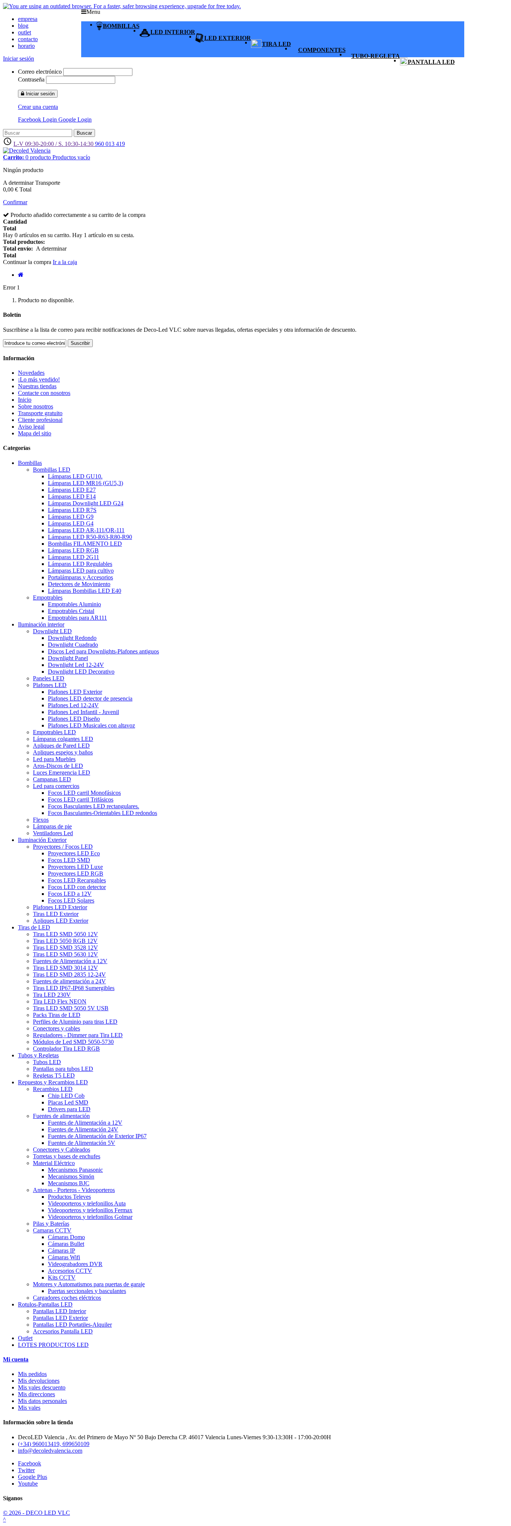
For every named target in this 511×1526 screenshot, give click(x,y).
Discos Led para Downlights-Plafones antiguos (103, 651)
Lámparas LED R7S (72, 510)
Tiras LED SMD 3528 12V (65, 947)
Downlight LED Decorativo (81, 671)
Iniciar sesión (18, 58)
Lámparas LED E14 (72, 496)
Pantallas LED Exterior (60, 1318)
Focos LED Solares (71, 900)
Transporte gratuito (40, 413)
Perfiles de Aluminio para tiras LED (75, 1021)
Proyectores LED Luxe (75, 867)
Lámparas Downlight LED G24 (85, 503)
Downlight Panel (68, 658)
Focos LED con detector (77, 887)
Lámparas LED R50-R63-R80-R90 (90, 537)
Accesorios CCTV (70, 1271)
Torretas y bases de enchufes (66, 1156)
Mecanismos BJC (68, 1183)
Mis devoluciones (38, 1381)
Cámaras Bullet (66, 1244)
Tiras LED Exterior (56, 914)
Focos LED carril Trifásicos (80, 799)
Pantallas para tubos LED (63, 1069)
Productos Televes (69, 1196)
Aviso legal (31, 426)
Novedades (31, 373)
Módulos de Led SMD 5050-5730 (73, 1042)
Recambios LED (53, 1089)
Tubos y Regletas (38, 1055)
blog (23, 25)
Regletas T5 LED (54, 1075)
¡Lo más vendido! (39, 379)
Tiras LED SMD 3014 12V (65, 968)
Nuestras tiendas (37, 386)
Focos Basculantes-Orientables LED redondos (102, 813)
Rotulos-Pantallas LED (45, 1304)
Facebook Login (38, 119)
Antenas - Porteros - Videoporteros (74, 1190)
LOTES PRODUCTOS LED (53, 1345)
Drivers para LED (69, 1109)
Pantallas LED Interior (59, 1311)
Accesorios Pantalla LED (63, 1331)
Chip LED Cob (66, 1096)
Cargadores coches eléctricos (67, 1297)
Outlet (25, 1338)
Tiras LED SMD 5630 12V (65, 954)
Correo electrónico (40, 71)
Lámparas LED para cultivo (81, 570)
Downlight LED (52, 631)
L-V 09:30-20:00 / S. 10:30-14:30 (54, 144)
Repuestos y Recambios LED (53, 1082)
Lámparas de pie (52, 826)
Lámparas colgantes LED (63, 739)
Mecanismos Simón (71, 1176)
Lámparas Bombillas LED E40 (84, 591)
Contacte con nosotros (44, 393)
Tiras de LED (34, 927)
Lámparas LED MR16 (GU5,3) (85, 483)
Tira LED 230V (52, 995)
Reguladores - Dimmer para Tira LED (78, 1035)
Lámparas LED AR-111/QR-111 (86, 530)
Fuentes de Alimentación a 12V (70, 961)
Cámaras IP (61, 1250)
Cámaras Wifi (64, 1257)
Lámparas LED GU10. (75, 476)
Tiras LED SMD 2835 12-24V (69, 974)
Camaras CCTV (52, 1230)
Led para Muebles (54, 759)
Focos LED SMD (69, 860)
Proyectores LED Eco (74, 853)
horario (26, 46)
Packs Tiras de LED (56, 1015)
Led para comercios (56, 786)
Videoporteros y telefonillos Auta (87, 1203)
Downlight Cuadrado (73, 644)
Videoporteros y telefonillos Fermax (90, 1210)
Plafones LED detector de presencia (90, 698)
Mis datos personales (42, 1401)
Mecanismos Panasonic (75, 1170)
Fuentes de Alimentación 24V (83, 1129)
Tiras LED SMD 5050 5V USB (70, 1008)
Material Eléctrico (54, 1163)
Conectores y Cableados (61, 1149)
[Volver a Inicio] (21, 275)
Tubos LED (47, 1062)
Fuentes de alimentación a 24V (69, 981)
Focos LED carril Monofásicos (84, 793)
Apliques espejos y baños (63, 752)
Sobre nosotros (35, 406)
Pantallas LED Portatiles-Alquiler (72, 1324)
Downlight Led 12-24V (76, 665)
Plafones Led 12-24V (73, 705)
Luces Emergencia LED (61, 772)
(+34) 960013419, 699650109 (53, 1444)
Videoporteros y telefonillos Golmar (90, 1217)
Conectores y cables (56, 1028)
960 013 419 (110, 144)
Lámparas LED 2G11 (73, 557)
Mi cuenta (15, 1359)
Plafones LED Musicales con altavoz (91, 725)
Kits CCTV (62, 1277)
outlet (24, 32)
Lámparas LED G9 (71, 517)
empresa (27, 19)
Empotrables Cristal (71, 611)
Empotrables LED (54, 732)
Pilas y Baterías (51, 1223)
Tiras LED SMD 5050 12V (65, 934)
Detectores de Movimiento (79, 584)
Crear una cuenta (38, 107)
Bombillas (30, 463)
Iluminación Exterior (42, 840)
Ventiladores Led (53, 833)
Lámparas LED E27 (72, 490)
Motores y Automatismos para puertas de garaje (89, 1284)
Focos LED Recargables (77, 880)
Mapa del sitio (34, 433)
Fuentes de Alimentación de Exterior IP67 (97, 1136)
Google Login (75, 119)
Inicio (24, 399)
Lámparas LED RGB (73, 550)
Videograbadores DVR (75, 1264)
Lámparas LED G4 (71, 523)
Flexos (41, 819)
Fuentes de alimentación (61, 1116)
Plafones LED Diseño (74, 718)
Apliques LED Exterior (60, 920)
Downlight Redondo (72, 638)
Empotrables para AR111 (77, 618)
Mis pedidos (32, 1374)
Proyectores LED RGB (75, 873)
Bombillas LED (51, 469)
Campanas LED (52, 779)
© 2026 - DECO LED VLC (36, 1513)
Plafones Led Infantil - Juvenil (83, 712)
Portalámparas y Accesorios (80, 577)
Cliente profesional (40, 420)
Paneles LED (48, 678)
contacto (28, 39)
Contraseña (31, 79)
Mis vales (29, 1407)
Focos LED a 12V (70, 894)
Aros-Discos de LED (58, 766)
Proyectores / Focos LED (63, 846)
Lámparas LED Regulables (80, 564)
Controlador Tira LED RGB (66, 1048)
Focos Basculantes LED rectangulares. (93, 806)
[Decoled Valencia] (27, 150)
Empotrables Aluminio (74, 604)
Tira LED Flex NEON (59, 1001)
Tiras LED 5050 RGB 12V (65, 941)
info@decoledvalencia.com (50, 1450)
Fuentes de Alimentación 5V (81, 1143)
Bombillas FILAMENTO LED (85, 543)
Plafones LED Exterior (75, 692)
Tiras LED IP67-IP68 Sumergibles (73, 988)
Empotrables (47, 597)
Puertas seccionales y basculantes (87, 1291)
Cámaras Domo (66, 1237)
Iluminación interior (41, 624)
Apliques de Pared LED (61, 745)
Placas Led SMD (68, 1102)
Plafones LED (50, 685)
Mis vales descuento (41, 1387)
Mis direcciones (36, 1394)
